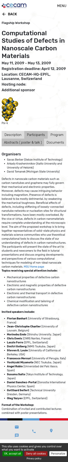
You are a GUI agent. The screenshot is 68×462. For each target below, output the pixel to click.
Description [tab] (12, 135)
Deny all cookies (36, 453)
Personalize (58, 453)
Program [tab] (57, 135)
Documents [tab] (55, 142)
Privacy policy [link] (34, 458)
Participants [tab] (36, 135)
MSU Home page (34, 266)
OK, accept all (12, 453)
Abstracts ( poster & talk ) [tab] (23, 142)
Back (9, 14)
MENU (61, 6)
